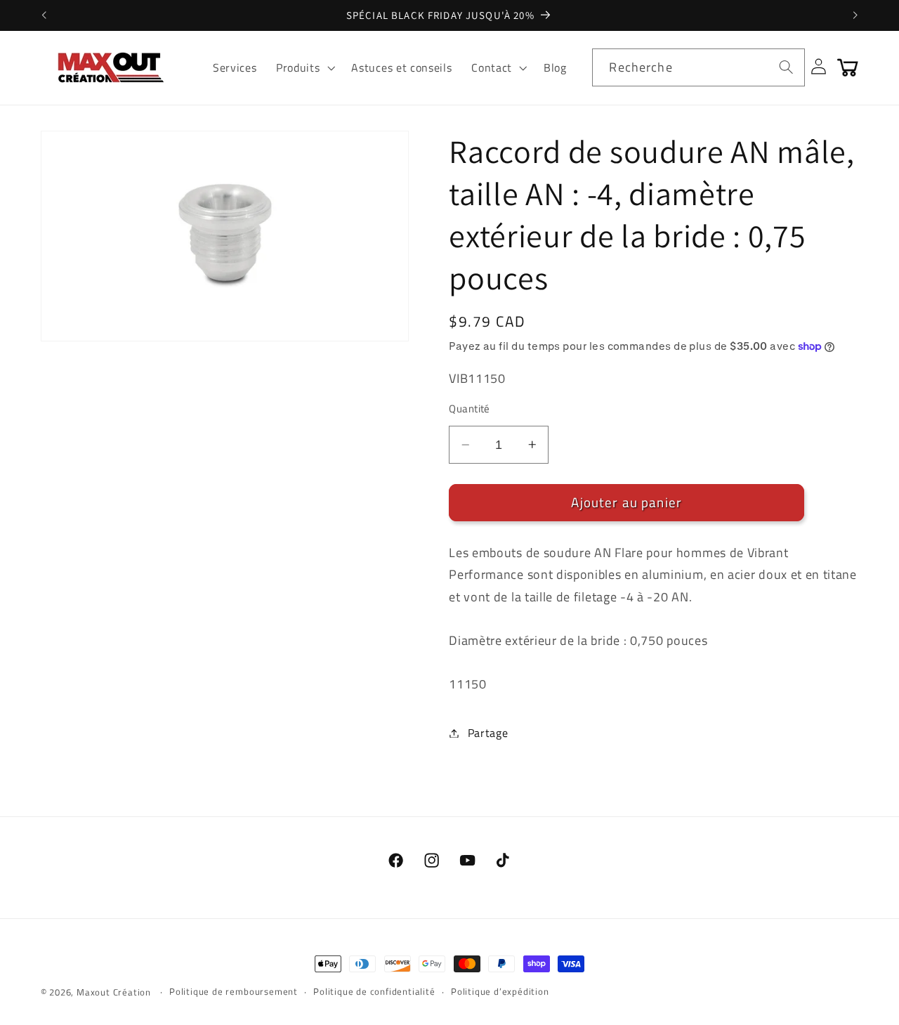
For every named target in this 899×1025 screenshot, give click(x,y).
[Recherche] (786, 67)
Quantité (469, 408)
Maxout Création (114, 992)
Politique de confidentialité (374, 991)
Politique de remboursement (233, 991)
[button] (303, 67)
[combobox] (698, 67)
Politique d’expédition (500, 991)
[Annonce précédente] (43, 15)
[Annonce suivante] (855, 15)
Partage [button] (488, 732)
